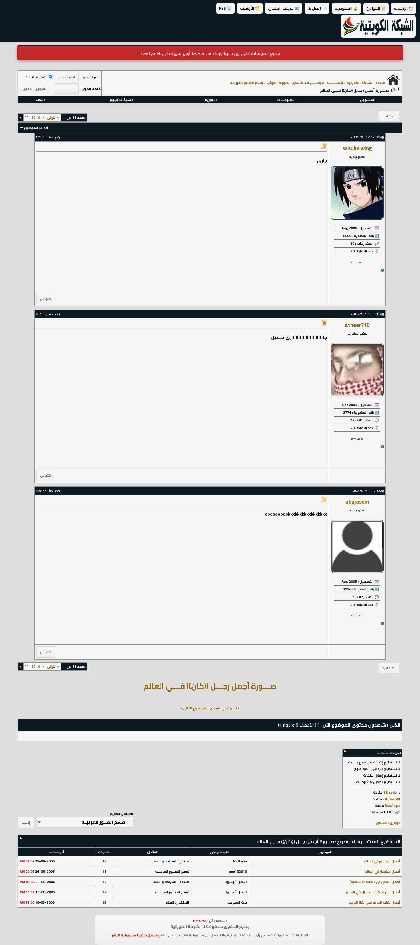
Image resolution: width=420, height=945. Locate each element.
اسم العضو (92, 77)
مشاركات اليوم (122, 99)
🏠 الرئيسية (403, 8)
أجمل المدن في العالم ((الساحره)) (374, 881)
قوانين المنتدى (388, 822)
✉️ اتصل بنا (317, 8)
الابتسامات (391, 799)
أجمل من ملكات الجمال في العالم (373, 892)
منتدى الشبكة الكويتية (366, 82)
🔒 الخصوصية (346, 8)
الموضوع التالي (195, 708)
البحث (40, 99)
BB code (390, 792)
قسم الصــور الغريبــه (246, 82)
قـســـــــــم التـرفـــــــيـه (325, 82)
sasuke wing (357, 148)
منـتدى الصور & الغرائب (285, 82)
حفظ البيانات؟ (36, 77)
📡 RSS (225, 8)
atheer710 (357, 325)
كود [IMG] (392, 805)
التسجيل (367, 99)
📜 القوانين (376, 8)
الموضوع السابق (223, 708)
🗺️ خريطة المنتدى (283, 8)
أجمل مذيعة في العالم (382, 871)
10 (33, 117)
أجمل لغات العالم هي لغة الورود (374, 902)
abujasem (357, 502)
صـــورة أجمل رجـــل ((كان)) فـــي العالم (210, 686)
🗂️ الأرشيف (250, 8)
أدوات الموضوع (36, 127)
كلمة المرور (91, 88)
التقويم (211, 99)
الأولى (53, 117)
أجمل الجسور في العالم (381, 861)
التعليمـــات (286, 99)
